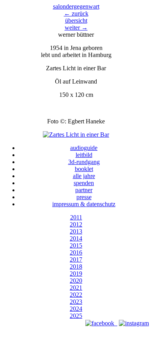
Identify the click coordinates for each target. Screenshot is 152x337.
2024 (76, 308)
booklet (84, 169)
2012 (76, 224)
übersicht (76, 20)
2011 (76, 217)
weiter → (76, 27)
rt (96, 6)
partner (83, 190)
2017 (76, 259)
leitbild (84, 155)
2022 (76, 294)
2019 (76, 273)
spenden (84, 183)
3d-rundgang (84, 162)
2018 (76, 266)
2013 (76, 231)
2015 (76, 245)
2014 (76, 238)
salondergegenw (73, 6)
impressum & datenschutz (83, 204)
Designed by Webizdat (76, 330)
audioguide (83, 147)
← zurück (76, 13)
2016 (76, 252)
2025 (76, 315)
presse (84, 197)
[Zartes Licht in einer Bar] (76, 134)
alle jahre (84, 176)
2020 (76, 280)
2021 (76, 287)
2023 (76, 301)
